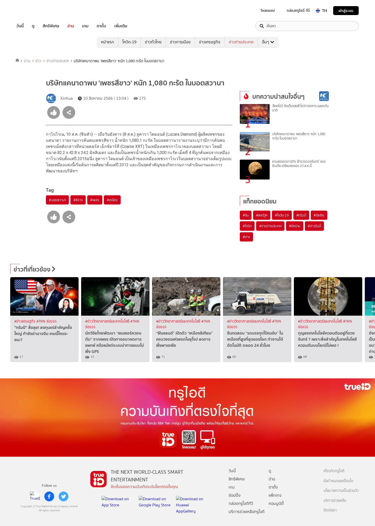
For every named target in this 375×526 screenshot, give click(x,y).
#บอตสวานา (57, 199)
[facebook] (49, 496)
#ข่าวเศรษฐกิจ (25, 321)
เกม (85, 26)
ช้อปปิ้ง (235, 495)
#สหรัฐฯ (261, 215)
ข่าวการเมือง (180, 42)
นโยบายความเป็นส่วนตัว (341, 490)
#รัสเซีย (319, 215)
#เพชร (94, 199)
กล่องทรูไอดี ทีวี (298, 10)
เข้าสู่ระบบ (346, 11)
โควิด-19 (129, 42)
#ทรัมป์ (301, 215)
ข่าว (38, 61)
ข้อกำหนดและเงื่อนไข (338, 481)
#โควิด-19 (282, 215)
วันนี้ (20, 26)
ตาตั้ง (101, 26)
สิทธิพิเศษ (51, 26)
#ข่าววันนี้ (314, 225)
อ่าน (70, 26)
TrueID (31, 10)
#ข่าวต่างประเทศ (270, 225)
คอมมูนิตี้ (276, 503)
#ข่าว (246, 236)
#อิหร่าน (294, 225)
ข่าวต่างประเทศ (241, 42)
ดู (33, 26)
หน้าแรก (107, 42)
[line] (35, 496)
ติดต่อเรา (330, 510)
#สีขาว (78, 199)
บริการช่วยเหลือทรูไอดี (247, 512)
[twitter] (63, 496)
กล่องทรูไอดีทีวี (241, 503)
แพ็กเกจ (275, 495)
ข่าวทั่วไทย (153, 42)
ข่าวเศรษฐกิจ (209, 42)
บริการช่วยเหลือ (334, 500)
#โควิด (247, 225)
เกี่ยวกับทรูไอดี (333, 471)
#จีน (245, 215)
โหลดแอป (268, 10)
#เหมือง (112, 199)
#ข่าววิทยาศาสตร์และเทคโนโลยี (107, 321)
